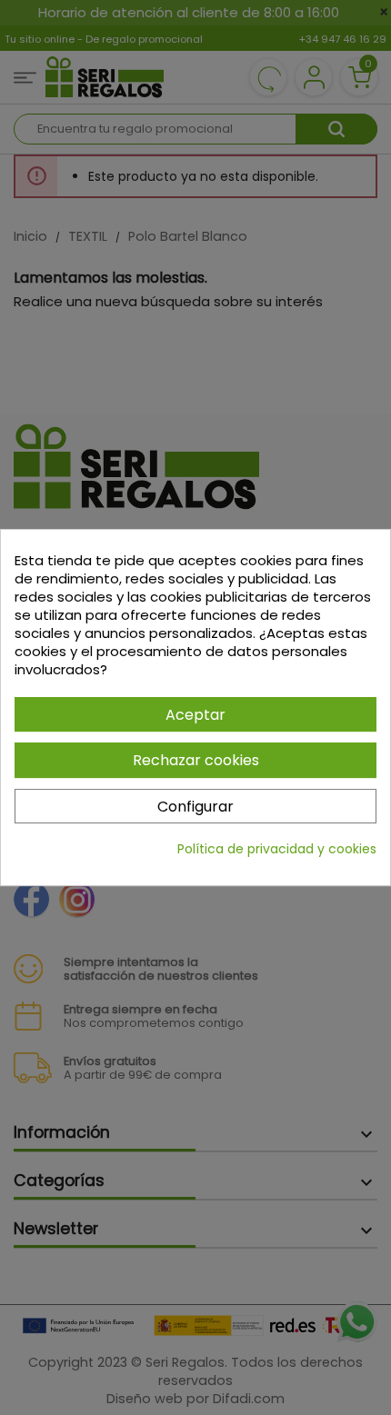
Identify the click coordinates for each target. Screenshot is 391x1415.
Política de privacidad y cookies (276, 849)
